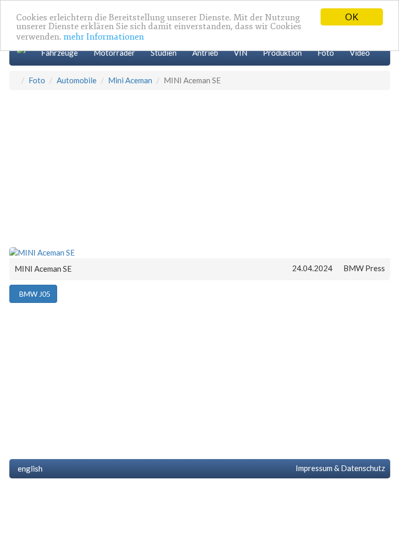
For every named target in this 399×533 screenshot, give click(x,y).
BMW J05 (33, 293)
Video (360, 52)
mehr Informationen (103, 36)
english (29, 468)
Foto (325, 52)
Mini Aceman (130, 80)
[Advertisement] (199, 168)
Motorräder (114, 52)
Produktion (282, 52)
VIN (240, 52)
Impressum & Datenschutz (338, 468)
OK (351, 16)
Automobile (77, 80)
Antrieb (205, 52)
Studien (164, 52)
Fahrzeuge (59, 52)
